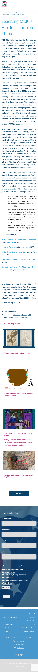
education (16, 315)
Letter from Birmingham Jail (14, 252)
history (24, 315)
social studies (14, 317)
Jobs (33, 624)
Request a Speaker (29, 631)
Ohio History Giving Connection (15, 575)
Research (6, 631)
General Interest (9, 572)
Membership (31, 621)
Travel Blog (7, 583)
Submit (6, 596)
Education (6, 621)
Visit (4, 614)
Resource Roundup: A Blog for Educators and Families (21, 12)
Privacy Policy (20, 666)
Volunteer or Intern (28, 628)
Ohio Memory (8, 577)
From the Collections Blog (13, 569)
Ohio (11, 663)
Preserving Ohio (8, 624)
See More (19, 493)
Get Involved (7, 628)
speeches (23, 317)
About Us (32, 614)
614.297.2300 (20, 641)
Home (3, 12)
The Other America (10, 259)
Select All (5, 588)
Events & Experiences (10, 617)
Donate (32, 617)
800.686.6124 (20, 644)
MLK (29, 315)
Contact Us (20, 648)
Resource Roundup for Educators (16, 580)
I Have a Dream (8, 247)
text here (11, 242)
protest (4, 317)
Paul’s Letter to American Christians (19, 239)
